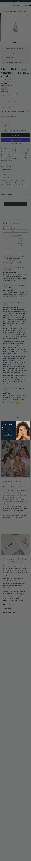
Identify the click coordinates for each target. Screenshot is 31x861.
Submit (8, 434)
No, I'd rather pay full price (8, 436)
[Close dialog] (29, 422)
